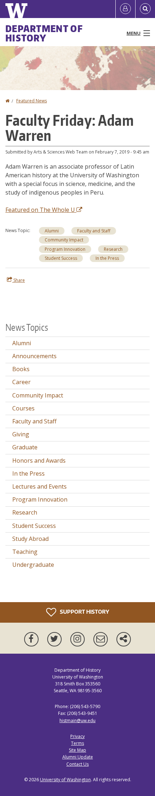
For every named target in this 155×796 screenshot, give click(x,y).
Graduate (24, 447)
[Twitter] (56, 639)
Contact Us (77, 764)
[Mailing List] (102, 639)
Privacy (77, 736)
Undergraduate (33, 565)
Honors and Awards (39, 460)
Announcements (34, 356)
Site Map (77, 750)
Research (113, 249)
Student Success (61, 258)
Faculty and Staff (93, 231)
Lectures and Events (39, 486)
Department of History (44, 33)
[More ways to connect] (123, 639)
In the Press (107, 258)
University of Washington (65, 780)
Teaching (24, 552)
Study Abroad (30, 539)
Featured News (31, 101)
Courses (23, 408)
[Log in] (125, 9)
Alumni (52, 231)
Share (18, 280)
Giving (20, 434)
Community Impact (64, 240)
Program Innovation (65, 249)
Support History (84, 611)
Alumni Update (77, 757)
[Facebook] (32, 639)
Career (21, 382)
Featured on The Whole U (40, 210)
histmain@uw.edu (77, 720)
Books (21, 369)
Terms (77, 743)
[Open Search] (145, 9)
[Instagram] (79, 639)
